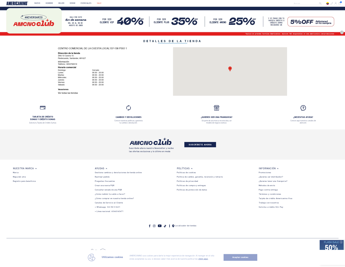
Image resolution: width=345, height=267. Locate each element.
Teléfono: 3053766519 (67, 64)
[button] (332, 3)
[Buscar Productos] (322, 3)
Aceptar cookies (240, 257)
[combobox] (308, 3)
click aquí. (203, 259)
